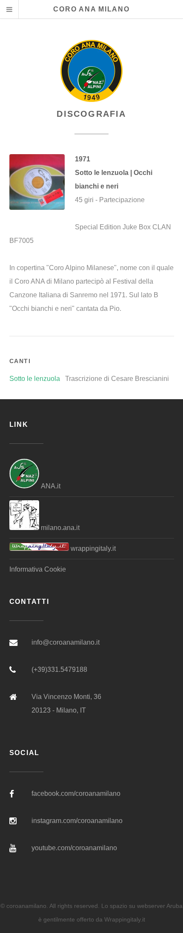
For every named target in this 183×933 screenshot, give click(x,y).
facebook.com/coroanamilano (75, 793)
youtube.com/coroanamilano (74, 847)
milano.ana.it (59, 527)
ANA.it (49, 486)
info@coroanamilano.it (65, 642)
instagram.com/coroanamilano (77, 820)
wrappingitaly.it (92, 548)
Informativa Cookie (37, 569)
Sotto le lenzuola (34, 378)
